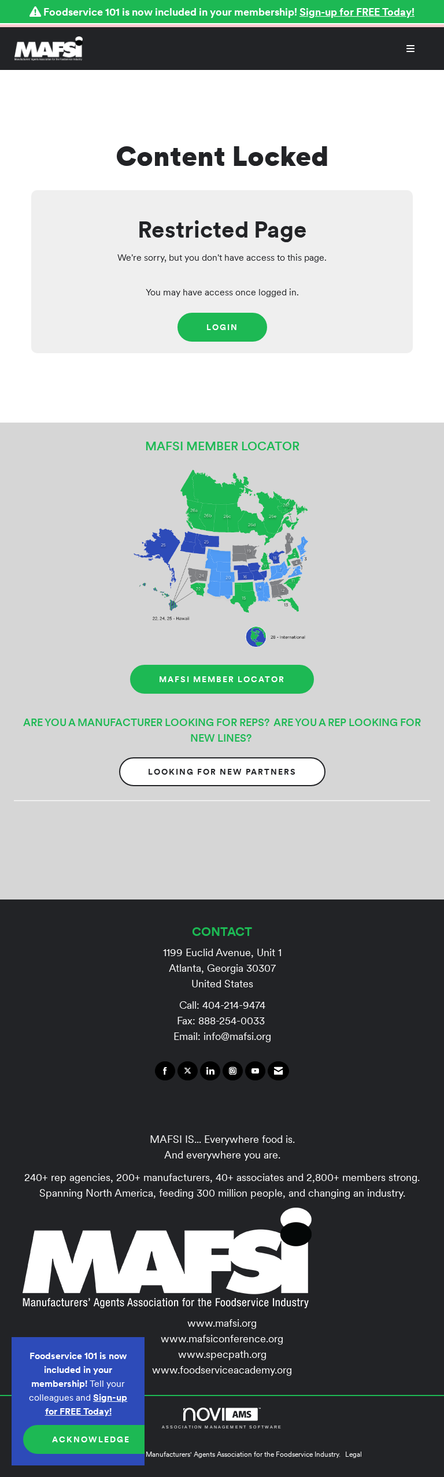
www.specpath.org (222, 1354)
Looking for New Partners (222, 772)
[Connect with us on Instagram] (233, 1071)
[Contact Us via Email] (278, 1071)
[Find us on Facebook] (165, 1071)
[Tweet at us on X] (187, 1071)
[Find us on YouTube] (255, 1071)
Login (222, 327)
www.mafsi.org (222, 1323)
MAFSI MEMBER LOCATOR (222, 679)
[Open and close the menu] (254, 48)
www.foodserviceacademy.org (222, 1369)
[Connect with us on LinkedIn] (210, 1071)
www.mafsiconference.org (222, 1338)
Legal (353, 1454)
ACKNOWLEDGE (91, 1439)
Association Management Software (222, 1426)
